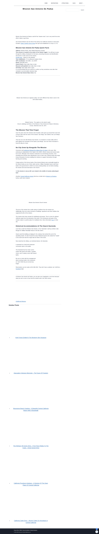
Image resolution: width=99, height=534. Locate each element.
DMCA (21, 530)
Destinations (54, 3)
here (53, 220)
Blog (74, 3)
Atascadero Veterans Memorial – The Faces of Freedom (31, 373)
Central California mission (27, 176)
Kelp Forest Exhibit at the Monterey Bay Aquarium (30, 337)
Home (46, 3)
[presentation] (30, 320)
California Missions (21, 301)
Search (82, 10)
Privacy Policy (16, 530)
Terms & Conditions (26, 530)
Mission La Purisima (51, 176)
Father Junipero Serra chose (28, 43)
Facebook (18, 268)
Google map (19, 57)
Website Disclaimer (33, 530)
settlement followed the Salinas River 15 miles (35, 150)
